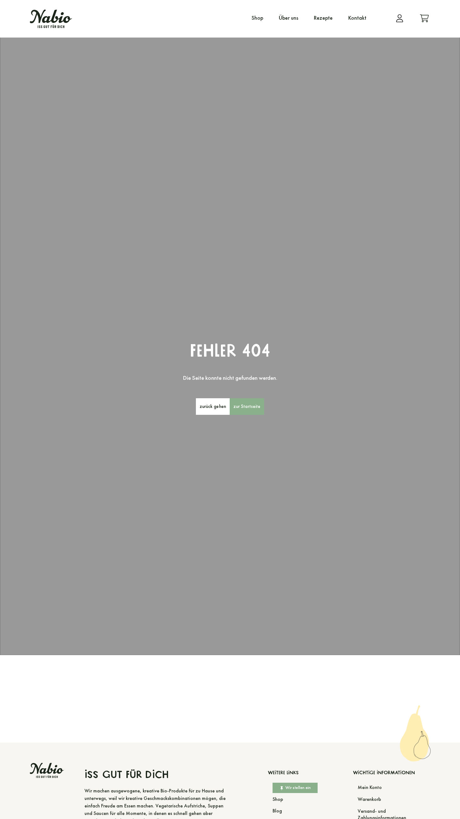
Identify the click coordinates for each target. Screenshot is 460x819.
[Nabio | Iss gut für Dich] (51, 18)
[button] (213, 406)
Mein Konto (370, 787)
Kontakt (357, 18)
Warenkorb (369, 799)
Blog (277, 811)
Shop (257, 18)
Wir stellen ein (298, 787)
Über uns (288, 18)
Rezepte (323, 18)
